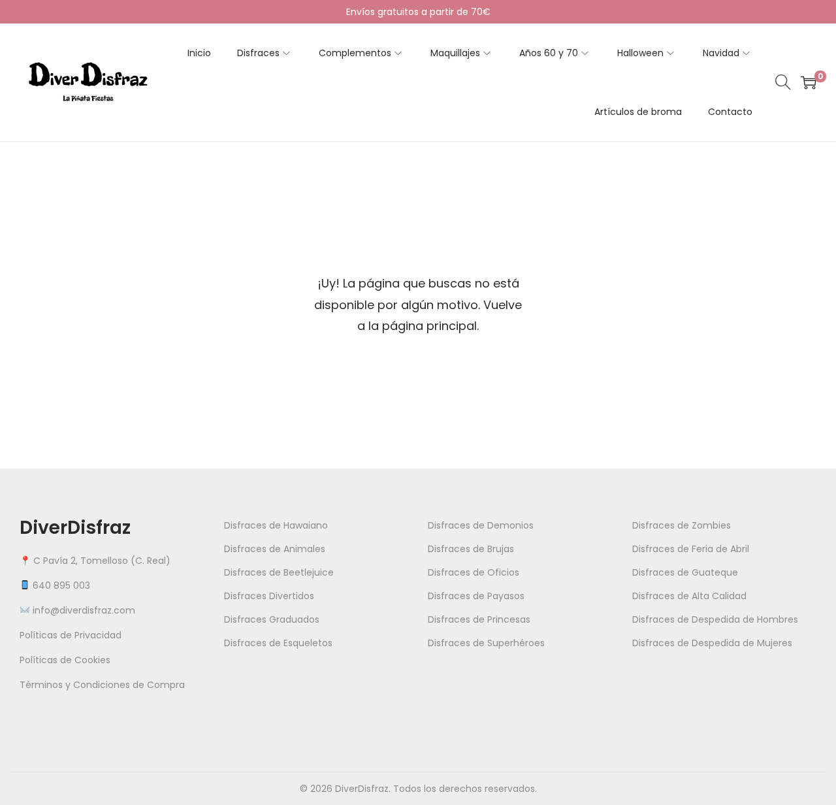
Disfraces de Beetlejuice (279, 572)
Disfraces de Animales (274, 548)
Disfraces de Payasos (476, 595)
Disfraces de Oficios (473, 572)
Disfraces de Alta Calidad (689, 595)
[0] (808, 82)
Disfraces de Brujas (471, 548)
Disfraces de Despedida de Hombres (715, 619)
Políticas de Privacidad (70, 635)
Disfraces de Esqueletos (278, 642)
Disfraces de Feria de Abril (690, 548)
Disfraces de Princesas (479, 619)
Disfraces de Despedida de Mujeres (712, 642)
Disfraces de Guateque (685, 572)
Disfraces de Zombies (681, 525)
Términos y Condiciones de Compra (102, 684)
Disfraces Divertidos (269, 595)
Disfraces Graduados (271, 619)
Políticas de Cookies (65, 659)
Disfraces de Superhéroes (486, 642)
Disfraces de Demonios (481, 525)
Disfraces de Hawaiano (276, 525)
